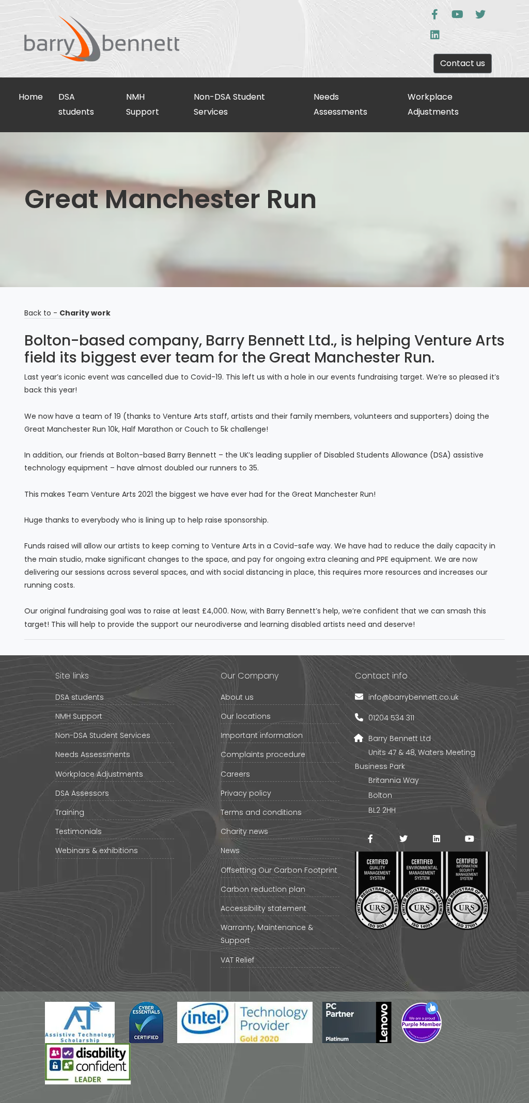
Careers (235, 774)
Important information (262, 735)
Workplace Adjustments (433, 104)
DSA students (76, 104)
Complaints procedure (263, 754)
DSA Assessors (82, 793)
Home (31, 97)
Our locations (246, 716)
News (230, 850)
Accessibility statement (263, 908)
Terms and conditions (261, 812)
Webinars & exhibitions (96, 850)
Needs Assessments (340, 104)
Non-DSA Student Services (229, 104)
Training (69, 812)
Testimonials (78, 831)
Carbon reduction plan (263, 889)
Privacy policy (246, 793)
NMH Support (142, 104)
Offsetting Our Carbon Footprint (279, 870)
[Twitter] (480, 14)
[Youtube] (457, 14)
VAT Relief (237, 960)
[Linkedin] (435, 35)
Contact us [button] (462, 63)
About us (237, 697)
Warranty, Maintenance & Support (267, 934)
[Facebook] (370, 839)
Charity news (244, 831)
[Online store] (435, 14)
